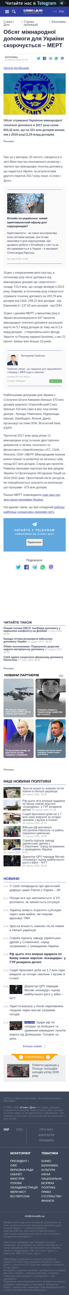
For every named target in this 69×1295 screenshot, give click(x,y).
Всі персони (20, 1196)
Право (46, 1191)
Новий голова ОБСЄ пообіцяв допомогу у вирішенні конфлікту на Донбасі (32, 630)
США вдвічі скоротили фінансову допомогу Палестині (33, 658)
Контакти (46, 1135)
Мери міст (18, 1191)
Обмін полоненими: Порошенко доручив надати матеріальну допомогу (32, 649)
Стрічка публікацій (31, 23)
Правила (46, 1140)
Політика (48, 1187)
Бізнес (46, 1161)
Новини (11, 879)
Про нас (46, 1129)
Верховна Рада (21, 1169)
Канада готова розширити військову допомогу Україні (27, 640)
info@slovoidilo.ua (34, 1216)
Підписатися (34, 542)
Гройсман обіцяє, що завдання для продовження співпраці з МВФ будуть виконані (34, 371)
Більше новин (32, 1046)
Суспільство (51, 1196)
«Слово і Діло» (28, 1107)
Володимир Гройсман (33, 355)
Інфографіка (34, 1057)
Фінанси (47, 1200)
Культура (48, 1169)
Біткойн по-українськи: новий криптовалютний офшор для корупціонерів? (27, 222)
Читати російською (16, 68)
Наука (45, 1174)
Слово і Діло (8, 23)
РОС (61, 11)
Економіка (59, 21)
